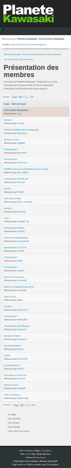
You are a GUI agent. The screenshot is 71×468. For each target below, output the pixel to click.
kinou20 (21, 211)
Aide (21, 450)
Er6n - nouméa (24, 201)
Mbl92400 (22, 319)
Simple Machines (44, 454)
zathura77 (22, 309)
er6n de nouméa (12, 198)
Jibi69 (20, 260)
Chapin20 (22, 339)
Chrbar (20, 123)
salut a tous (10, 296)
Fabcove (21, 329)
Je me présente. (12, 365)
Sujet (7, 103)
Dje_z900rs (22, 172)
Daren (20, 349)
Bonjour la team (12, 335)
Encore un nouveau (14, 276)
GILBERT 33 (23, 221)
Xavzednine (23, 241)
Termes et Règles (33, 450)
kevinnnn (22, 133)
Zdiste (7, 355)
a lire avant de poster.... (17, 110)
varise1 (21, 270)
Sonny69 (21, 280)
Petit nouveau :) (12, 394)
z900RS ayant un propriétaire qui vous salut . (26, 168)
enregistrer (41, 44)
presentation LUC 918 (15, 247)
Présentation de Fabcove (16, 325)
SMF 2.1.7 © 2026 (28, 454)
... (28, 96)
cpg (19, 113)
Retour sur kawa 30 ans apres (19, 286)
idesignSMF (53, 461)
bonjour (8, 208)
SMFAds (29, 458)
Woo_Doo (22, 162)
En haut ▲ (47, 450)
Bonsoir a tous (11, 384)
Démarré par (19, 103)
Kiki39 (20, 368)
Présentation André (14, 227)
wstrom (21, 378)
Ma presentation (12, 345)
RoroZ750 (22, 358)
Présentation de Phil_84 (16, 178)
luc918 (20, 250)
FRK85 (20, 192)
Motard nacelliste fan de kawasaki (21, 129)
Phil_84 (21, 182)
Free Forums (40, 458)
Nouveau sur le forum (15, 375)
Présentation (10, 149)
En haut (7, 405)
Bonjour (8, 119)
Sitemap (43, 461)
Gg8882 (21, 142)
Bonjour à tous (11, 139)
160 (31, 96)
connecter (21, 44)
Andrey (21, 231)
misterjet (22, 290)
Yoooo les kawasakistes (16, 237)
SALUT (7, 188)
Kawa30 (21, 388)
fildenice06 (22, 398)
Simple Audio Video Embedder (25, 461)
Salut (6, 218)
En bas (6, 97)
